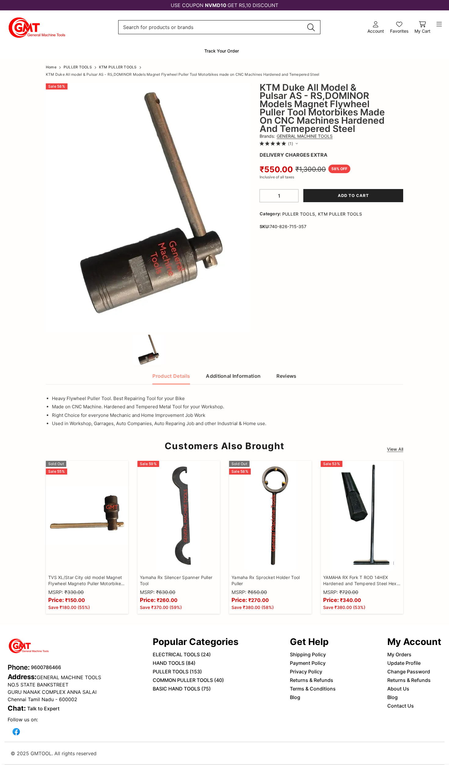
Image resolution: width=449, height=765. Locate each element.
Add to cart (353, 195)
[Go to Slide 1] (148, 349)
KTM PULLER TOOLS (340, 214)
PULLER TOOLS (298, 214)
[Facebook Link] (16, 731)
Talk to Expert (43, 708)
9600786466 (46, 667)
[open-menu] (439, 24)
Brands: (296, 136)
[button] (148, 208)
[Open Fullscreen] (240, 324)
